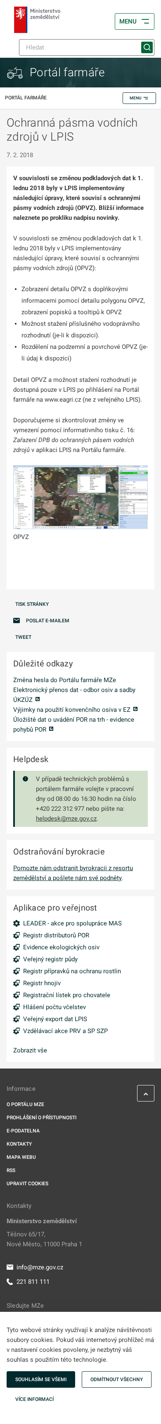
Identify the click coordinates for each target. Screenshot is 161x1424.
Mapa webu (21, 1157)
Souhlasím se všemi (40, 1379)
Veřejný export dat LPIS (55, 1019)
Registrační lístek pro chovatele (66, 995)
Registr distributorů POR (56, 935)
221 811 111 (33, 1281)
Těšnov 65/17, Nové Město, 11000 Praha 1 (44, 1239)
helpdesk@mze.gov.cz (66, 818)
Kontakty (19, 1144)
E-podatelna (23, 1131)
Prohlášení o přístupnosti (41, 1117)
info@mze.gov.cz (40, 1267)
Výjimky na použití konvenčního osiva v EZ (71, 709)
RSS (11, 1170)
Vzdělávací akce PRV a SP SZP (65, 1031)
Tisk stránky (32, 604)
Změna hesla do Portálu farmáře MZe (64, 680)
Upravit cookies (27, 1183)
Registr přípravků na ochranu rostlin (72, 971)
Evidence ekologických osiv (61, 947)
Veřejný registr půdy (50, 959)
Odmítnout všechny (116, 1379)
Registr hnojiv (42, 983)
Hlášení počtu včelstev (54, 1007)
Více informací (34, 1399)
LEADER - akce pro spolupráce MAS (72, 923)
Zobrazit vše (30, 1050)
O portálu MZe (25, 1104)
